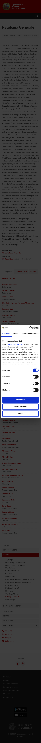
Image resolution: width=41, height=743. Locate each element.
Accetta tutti (20, 400)
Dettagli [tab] (16, 333)
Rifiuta (20, 413)
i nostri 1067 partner (15, 344)
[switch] (36, 377)
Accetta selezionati (20, 406)
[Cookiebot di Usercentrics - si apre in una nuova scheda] (29, 327)
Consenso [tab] (6, 333)
